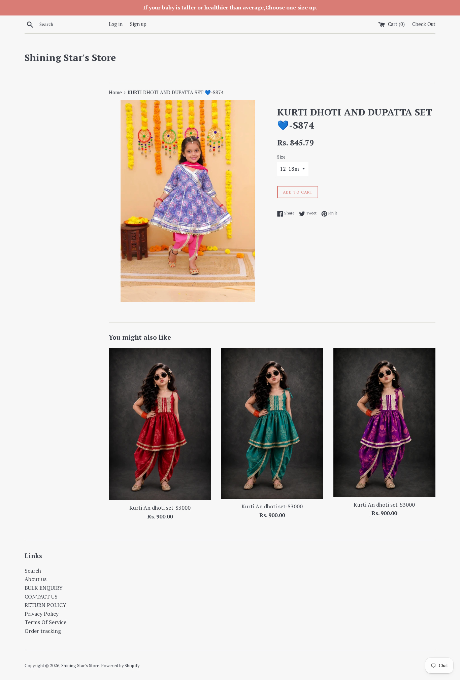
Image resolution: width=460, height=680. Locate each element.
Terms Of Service (45, 622)
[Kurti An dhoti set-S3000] (160, 424)
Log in (116, 24)
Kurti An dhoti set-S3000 (160, 507)
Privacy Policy (42, 613)
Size (281, 157)
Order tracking (43, 631)
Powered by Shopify (120, 666)
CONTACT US (41, 596)
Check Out (423, 24)
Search (33, 570)
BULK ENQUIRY (44, 587)
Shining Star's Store (70, 57)
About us (35, 579)
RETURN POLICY (45, 605)
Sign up (138, 24)
